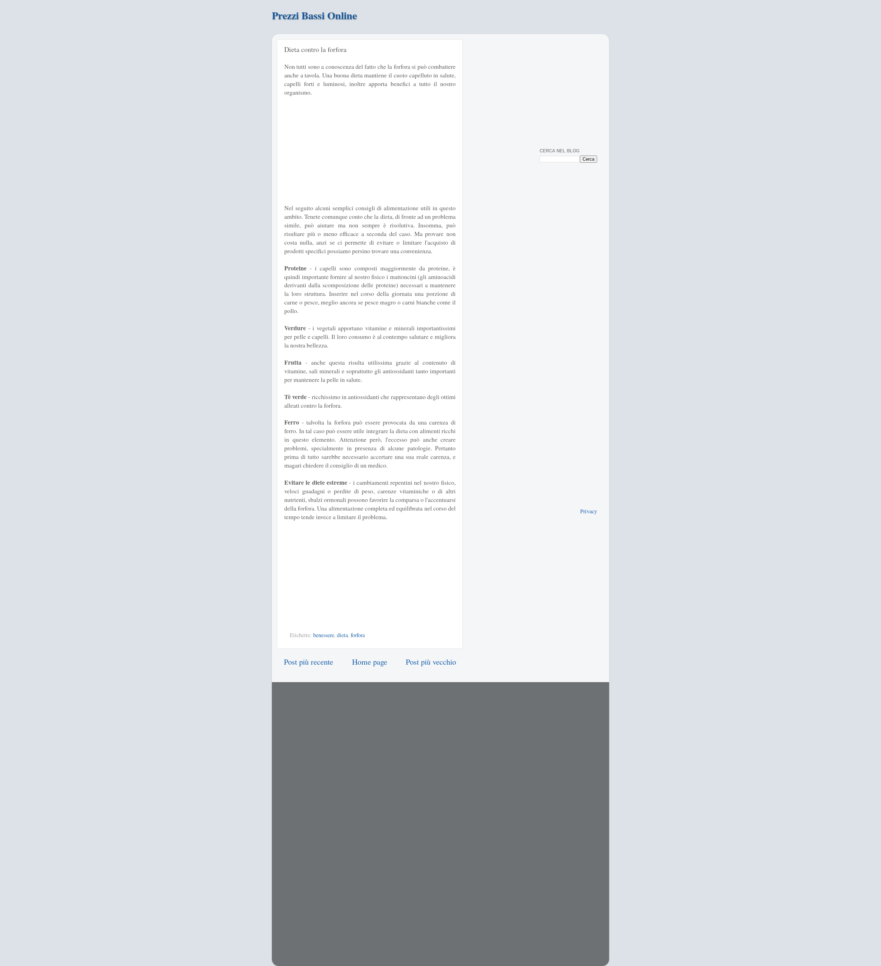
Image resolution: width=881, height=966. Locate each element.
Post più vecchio (431, 661)
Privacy (588, 511)
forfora (358, 635)
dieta (342, 635)
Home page (369, 661)
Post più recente (308, 661)
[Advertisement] (342, 153)
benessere (323, 635)
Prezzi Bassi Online (314, 15)
